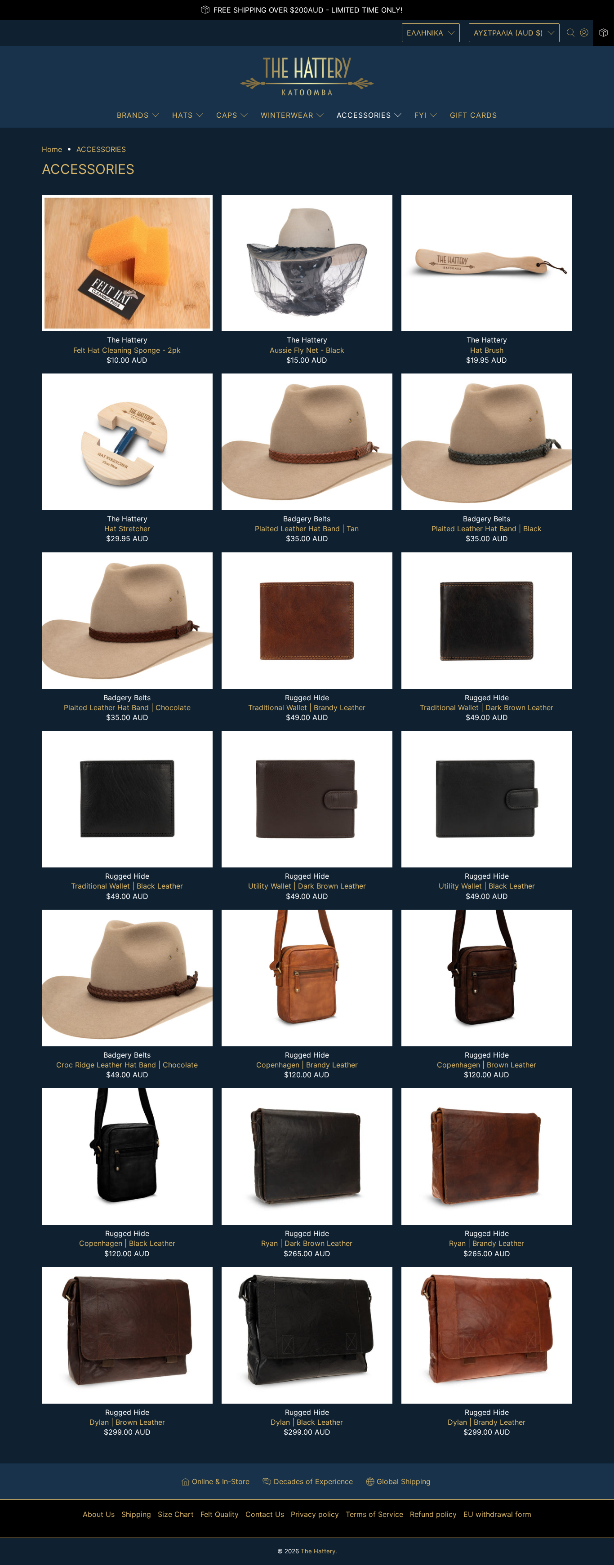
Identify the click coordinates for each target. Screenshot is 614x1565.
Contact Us (264, 1514)
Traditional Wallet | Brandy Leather (306, 707)
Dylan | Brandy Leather (486, 1422)
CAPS (226, 115)
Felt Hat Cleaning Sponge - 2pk (127, 350)
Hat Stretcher (127, 528)
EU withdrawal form (497, 1514)
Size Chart (176, 1514)
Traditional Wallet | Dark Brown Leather (486, 707)
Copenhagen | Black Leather (127, 1243)
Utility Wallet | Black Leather (487, 885)
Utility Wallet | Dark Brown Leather (307, 885)
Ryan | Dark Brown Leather (306, 1243)
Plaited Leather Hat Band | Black (487, 528)
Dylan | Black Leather (307, 1422)
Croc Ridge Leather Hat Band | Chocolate (127, 1064)
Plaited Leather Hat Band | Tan (307, 528)
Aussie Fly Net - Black (307, 350)
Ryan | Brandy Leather (486, 1243)
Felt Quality (219, 1514)
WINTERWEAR (287, 115)
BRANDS (133, 115)
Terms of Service (374, 1514)
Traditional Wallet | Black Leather (127, 885)
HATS (182, 115)
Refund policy (433, 1514)
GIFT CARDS (473, 115)
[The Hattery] (307, 76)
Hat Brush (486, 350)
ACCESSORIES (364, 115)
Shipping (136, 1514)
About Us (99, 1514)
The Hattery (318, 1551)
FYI (420, 115)
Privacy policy (315, 1514)
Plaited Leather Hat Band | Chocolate (127, 707)
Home (52, 149)
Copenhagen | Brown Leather (486, 1064)
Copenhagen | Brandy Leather (307, 1064)
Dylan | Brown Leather (127, 1422)
